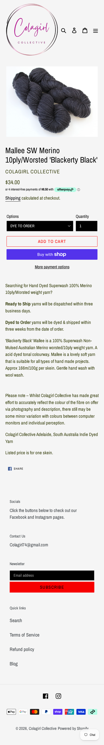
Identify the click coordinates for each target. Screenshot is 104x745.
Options (13, 216)
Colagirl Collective (43, 728)
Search (16, 620)
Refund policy (22, 649)
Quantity (82, 216)
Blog (14, 663)
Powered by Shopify (73, 728)
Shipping (13, 198)
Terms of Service (24, 634)
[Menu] (95, 30)
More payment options (52, 267)
